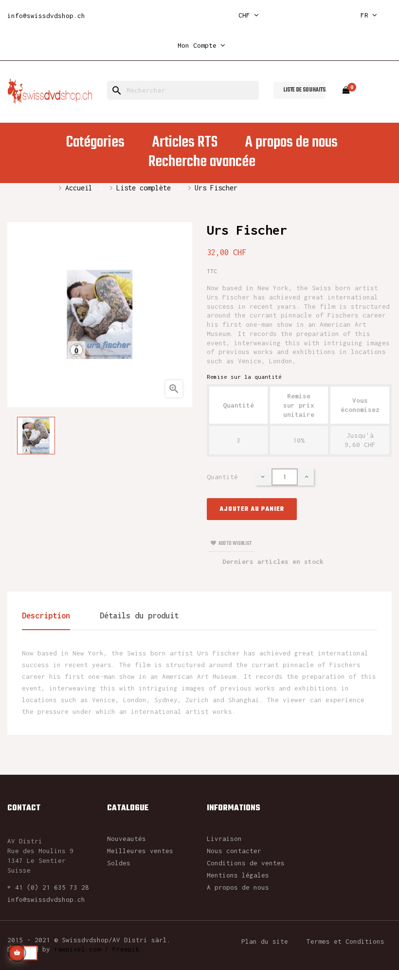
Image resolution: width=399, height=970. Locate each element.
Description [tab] (46, 615)
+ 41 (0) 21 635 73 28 (48, 887)
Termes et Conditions (345, 941)
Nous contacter (234, 851)
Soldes (118, 863)
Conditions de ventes (246, 863)
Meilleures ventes (140, 851)
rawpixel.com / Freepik (97, 949)
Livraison (224, 838)
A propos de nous (238, 887)
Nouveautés (126, 838)
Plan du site (264, 941)
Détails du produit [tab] (139, 615)
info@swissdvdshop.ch (46, 15)
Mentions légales (238, 875)
